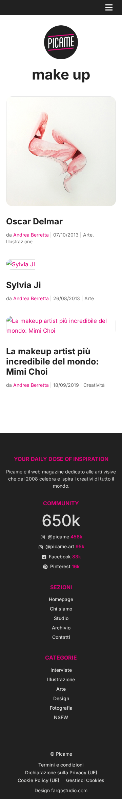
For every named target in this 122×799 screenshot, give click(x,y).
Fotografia (61, 708)
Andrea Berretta (31, 235)
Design (61, 698)
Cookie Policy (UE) (38, 780)
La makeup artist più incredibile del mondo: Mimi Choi (52, 361)
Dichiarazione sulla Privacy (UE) (61, 772)
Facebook (65, 556)
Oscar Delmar (34, 221)
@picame (65, 536)
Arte (88, 235)
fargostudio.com (69, 790)
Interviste (61, 670)
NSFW (61, 717)
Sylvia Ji (23, 285)
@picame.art (64, 546)
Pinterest (65, 566)
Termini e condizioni (61, 765)
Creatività (94, 385)
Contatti (61, 637)
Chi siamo (61, 609)
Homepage (61, 599)
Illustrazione (19, 241)
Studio (61, 618)
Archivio (61, 627)
